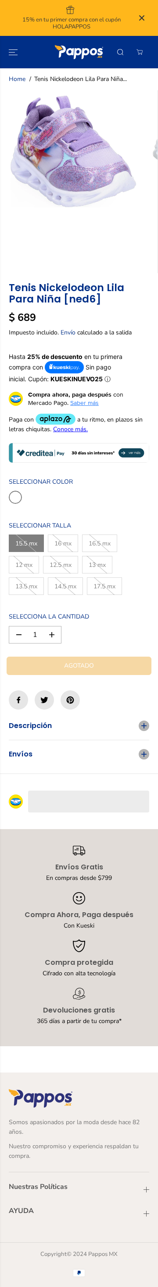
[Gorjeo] (44, 700)
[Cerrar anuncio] (141, 18)
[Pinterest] (70, 700)
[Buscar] (120, 52)
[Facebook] (18, 700)
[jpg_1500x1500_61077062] (73, 151)
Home (17, 79)
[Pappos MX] (79, 52)
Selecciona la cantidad (49, 616)
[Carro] (139, 52)
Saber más (84, 402)
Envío (68, 332)
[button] (14, 52)
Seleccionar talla (40, 525)
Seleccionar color (41, 482)
